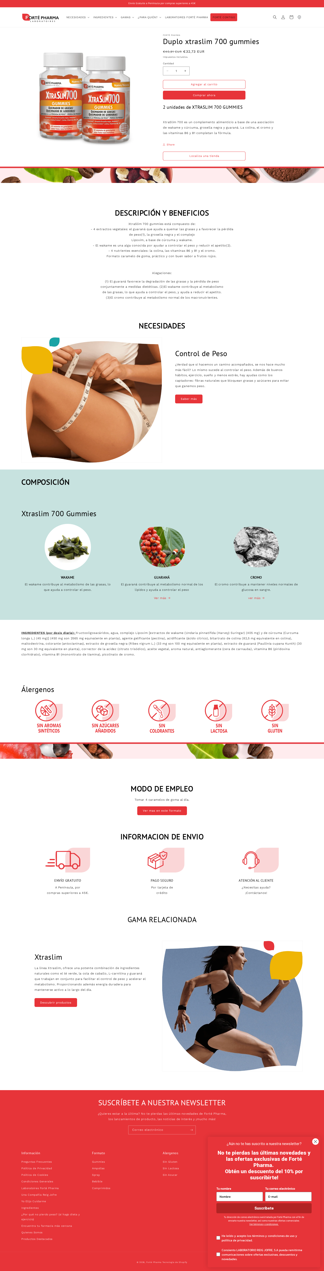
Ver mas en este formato (162, 810)
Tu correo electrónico (280, 1188)
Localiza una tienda (204, 156)
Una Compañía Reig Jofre (39, 1194)
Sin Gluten (170, 1161)
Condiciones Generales (37, 1181)
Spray (96, 1174)
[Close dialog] (315, 1141)
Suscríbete (264, 1208)
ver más (254, 598)
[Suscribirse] (191, 1130)
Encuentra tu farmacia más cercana (46, 1225)
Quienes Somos (32, 1232)
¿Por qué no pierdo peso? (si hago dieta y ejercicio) (50, 1217)
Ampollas (98, 1168)
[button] (77, 17)
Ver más (160, 598)
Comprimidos (101, 1188)
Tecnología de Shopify (175, 1262)
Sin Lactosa (171, 1168)
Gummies (98, 1161)
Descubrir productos (55, 1002)
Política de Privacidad (36, 1168)
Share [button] (171, 144)
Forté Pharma (153, 1262)
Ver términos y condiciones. (264, 1224)
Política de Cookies (34, 1174)
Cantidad (168, 63)
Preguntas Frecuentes (36, 1161)
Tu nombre (223, 1188)
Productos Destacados (36, 1238)
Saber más (189, 399)
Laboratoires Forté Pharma (40, 1188)
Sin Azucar (170, 1174)
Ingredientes (30, 1207)
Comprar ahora (204, 95)
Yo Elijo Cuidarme (33, 1201)
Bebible (97, 1181)
